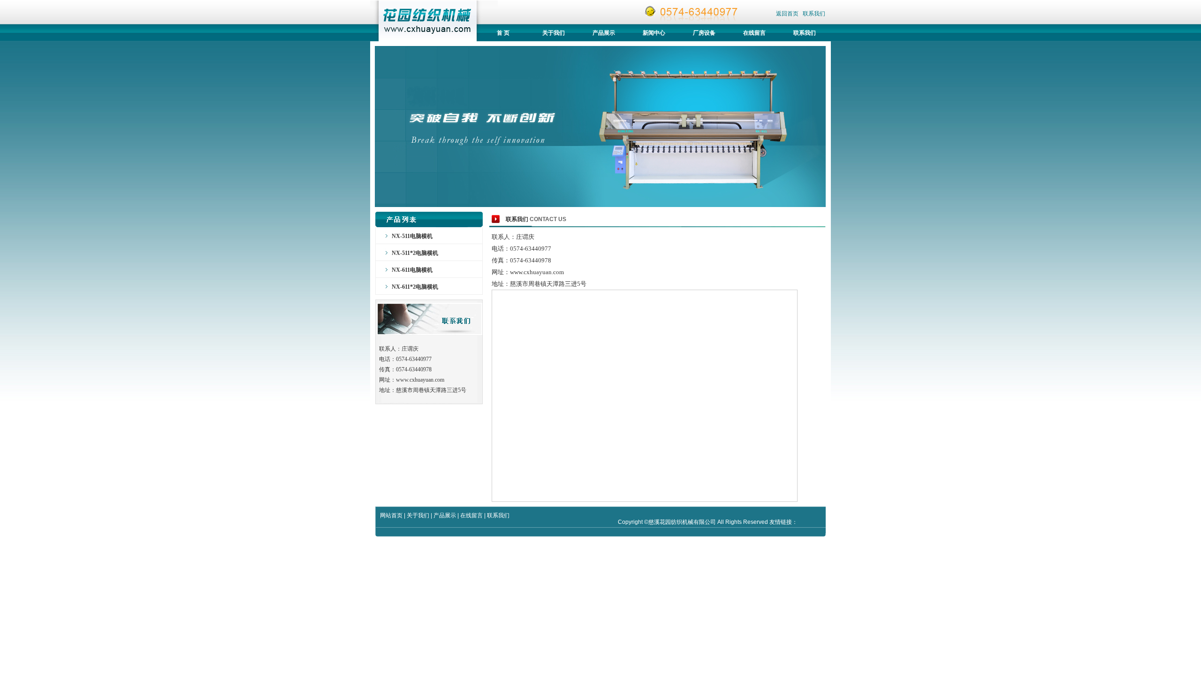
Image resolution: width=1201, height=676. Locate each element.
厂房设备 (704, 33)
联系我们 (814, 13)
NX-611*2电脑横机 (415, 287)
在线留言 (754, 33)
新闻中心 (654, 33)
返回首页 (788, 13)
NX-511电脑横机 (412, 236)
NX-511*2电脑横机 (415, 253)
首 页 (503, 33)
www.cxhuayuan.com (420, 379)
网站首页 (391, 515)
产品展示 (604, 33)
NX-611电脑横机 (412, 270)
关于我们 (553, 33)
